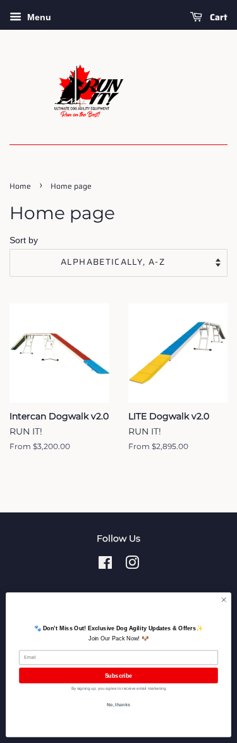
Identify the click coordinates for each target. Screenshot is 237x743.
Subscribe (119, 675)
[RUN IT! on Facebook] (105, 565)
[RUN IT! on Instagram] (132, 565)
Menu (38, 17)
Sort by (23, 240)
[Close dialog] (224, 600)
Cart (217, 17)
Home (20, 186)
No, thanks (119, 705)
